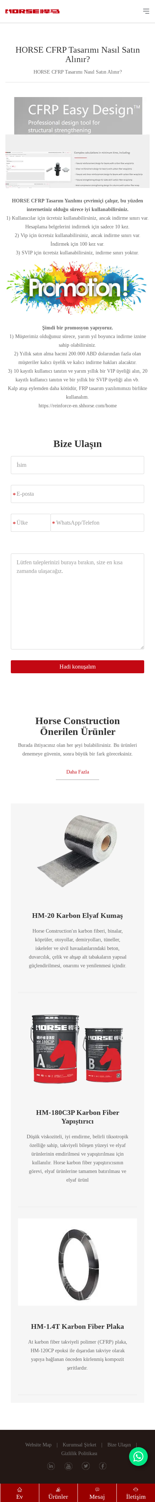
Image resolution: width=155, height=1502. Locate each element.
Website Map (38, 1445)
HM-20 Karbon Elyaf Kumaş (77, 915)
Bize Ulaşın (119, 1445)
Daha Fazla (77, 772)
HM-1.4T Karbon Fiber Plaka (77, 1326)
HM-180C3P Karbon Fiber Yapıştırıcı (77, 1116)
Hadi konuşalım (77, 667)
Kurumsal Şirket (79, 1445)
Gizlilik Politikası (79, 1453)
